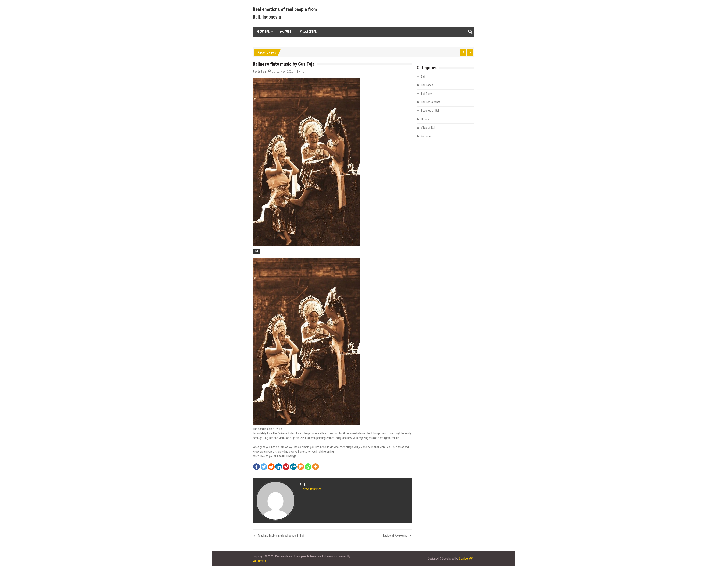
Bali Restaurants (430, 102)
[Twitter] (264, 466)
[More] (315, 466)
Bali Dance (427, 85)
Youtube (285, 31)
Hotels (425, 119)
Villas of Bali (308, 31)
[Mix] (300, 466)
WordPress (259, 561)
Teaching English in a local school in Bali (280, 535)
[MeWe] (293, 466)
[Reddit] (271, 466)
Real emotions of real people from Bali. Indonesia (285, 13)
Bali (256, 251)
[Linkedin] (278, 466)
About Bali (263, 31)
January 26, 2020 (282, 71)
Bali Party (426, 93)
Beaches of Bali (430, 110)
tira (302, 71)
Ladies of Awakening (395, 535)
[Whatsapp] (308, 466)
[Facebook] (256, 466)
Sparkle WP (466, 558)
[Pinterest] (286, 466)
